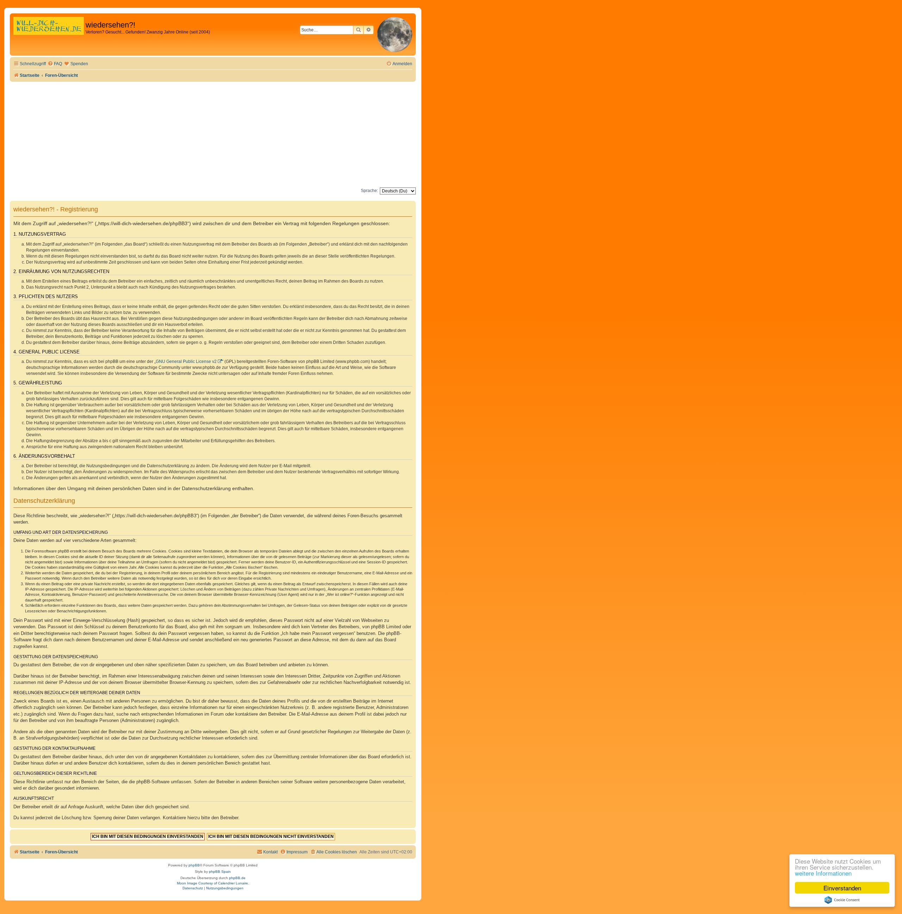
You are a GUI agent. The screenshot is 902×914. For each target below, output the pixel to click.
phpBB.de (237, 878)
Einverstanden (842, 887)
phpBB (194, 865)
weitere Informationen (823, 873)
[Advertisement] (213, 134)
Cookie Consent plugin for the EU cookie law (842, 900)
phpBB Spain (220, 871)
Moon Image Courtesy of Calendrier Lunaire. (213, 883)
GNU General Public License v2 (186, 361)
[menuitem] (55, 64)
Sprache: (369, 190)
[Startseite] (49, 33)
